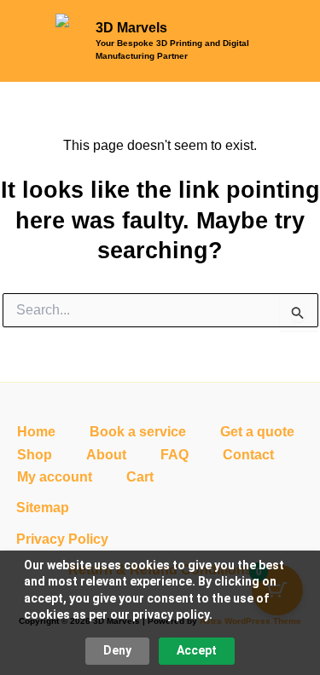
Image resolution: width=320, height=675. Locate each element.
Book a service (138, 431)
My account (54, 477)
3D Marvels (131, 27)
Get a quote (257, 431)
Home (36, 431)
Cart (140, 477)
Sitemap (42, 507)
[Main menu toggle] (285, 41)
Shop (34, 454)
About (106, 454)
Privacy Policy (62, 539)
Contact (248, 454)
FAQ (174, 454)
